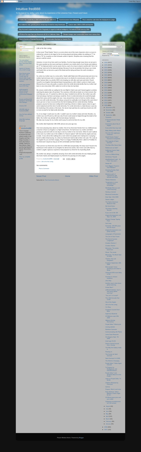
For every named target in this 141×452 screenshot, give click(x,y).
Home (67, 176)
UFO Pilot (108, 280)
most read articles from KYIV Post (24, 85)
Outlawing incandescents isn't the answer (113, 402)
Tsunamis (108, 117)
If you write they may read (113, 128)
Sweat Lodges (109, 199)
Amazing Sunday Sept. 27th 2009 (112, 170)
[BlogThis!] (69, 159)
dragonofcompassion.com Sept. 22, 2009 (113, 216)
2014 (106, 93)
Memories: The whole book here (112, 248)
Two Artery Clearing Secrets (111, 209)
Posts (23, 47)
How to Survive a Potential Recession (31, 39)
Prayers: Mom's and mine (113, 389)
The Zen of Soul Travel (112, 236)
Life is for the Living (47, 161)
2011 (106, 100)
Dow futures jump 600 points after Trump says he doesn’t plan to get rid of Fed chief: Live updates (25, 77)
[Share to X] (71, 159)
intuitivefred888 (26, 128)
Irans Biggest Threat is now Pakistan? (112, 166)
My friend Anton (110, 206)
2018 (106, 82)
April (107, 416)
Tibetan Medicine (110, 179)
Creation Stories (110, 245)
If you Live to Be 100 (111, 212)
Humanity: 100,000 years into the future (113, 226)
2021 (106, 75)
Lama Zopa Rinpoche (112, 334)
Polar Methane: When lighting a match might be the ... (112, 393)
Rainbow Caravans (111, 329)
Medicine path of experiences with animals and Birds (111, 175)
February (109, 421)
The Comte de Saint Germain (111, 355)
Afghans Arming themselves (110, 321)
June (107, 411)
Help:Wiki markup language (24, 120)
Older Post (93, 176)
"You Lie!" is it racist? (111, 295)
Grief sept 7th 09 (110, 341)
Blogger (81, 437)
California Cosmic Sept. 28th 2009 (112, 151)
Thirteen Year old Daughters (110, 259)
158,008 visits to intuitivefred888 (24, 110)
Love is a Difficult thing (112, 154)
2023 (106, 70)
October (108, 112)
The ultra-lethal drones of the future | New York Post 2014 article (25, 62)
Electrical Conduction (111, 194)
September (109, 115)
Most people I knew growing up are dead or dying (113, 268)
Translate (116, 55)
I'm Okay (108, 307)
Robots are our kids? (111, 147)
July (107, 409)
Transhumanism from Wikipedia (69, 20)
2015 (106, 90)
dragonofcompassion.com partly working (113, 230)
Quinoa (107, 387)
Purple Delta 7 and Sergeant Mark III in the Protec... (113, 374)
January (108, 424)
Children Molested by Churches (111, 383)
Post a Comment (44, 168)
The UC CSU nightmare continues (112, 133)
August (108, 406)
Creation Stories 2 (110, 243)
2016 (106, 87)
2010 (106, 103)
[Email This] (67, 159)
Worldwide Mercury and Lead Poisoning (112, 188)
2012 (106, 97)
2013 (106, 95)
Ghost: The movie (110, 252)
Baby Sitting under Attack (113, 130)
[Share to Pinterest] (74, 159)
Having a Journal (110, 192)
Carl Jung (108, 223)
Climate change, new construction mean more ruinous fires (81, 34)
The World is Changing (112, 361)
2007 (106, 429)
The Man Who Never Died (113, 145)
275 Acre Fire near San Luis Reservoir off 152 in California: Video (39, 34)
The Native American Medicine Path (111, 202)
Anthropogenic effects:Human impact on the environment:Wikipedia (25, 92)
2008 (106, 427)
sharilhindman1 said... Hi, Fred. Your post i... (113, 160)
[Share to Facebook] (72, 159)
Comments (24, 50)
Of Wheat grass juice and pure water (113, 398)
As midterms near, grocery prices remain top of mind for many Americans (42, 24)
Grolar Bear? (109, 287)
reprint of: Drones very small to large (24, 69)
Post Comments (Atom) (52, 180)
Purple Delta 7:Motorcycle (113, 324)
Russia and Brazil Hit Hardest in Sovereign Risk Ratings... (25, 100)
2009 (106, 105)
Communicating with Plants (113, 332)
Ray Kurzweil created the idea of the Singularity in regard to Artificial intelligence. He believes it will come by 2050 (54, 29)
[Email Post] (63, 159)
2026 (106, 62)
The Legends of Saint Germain (111, 141)
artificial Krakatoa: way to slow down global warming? (113, 291)
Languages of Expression (113, 234)
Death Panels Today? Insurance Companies (112, 137)
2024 (106, 67)
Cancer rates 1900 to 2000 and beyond (80, 24)
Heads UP (108, 163)
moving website (110, 327)
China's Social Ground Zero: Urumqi (112, 344)
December (109, 107)
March (108, 419)
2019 (106, 80)
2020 (106, 77)
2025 (106, 65)
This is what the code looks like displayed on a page (98, 20)
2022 (106, 72)
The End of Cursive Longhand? (111, 239)
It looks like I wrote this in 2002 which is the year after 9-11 (38, 20)
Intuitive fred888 (28, 9)
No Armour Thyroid (111, 157)
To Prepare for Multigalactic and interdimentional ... (111, 369)
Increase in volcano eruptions (111, 277)
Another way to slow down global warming (113, 284)
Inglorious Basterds (111, 313)
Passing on (108, 351)
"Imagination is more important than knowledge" (111, 184)
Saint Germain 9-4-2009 (112, 358)
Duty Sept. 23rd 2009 (111, 197)
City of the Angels (110, 302)
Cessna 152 (22, 106)
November (109, 110)
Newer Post (41, 176)
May (107, 414)
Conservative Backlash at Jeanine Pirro (58, 39)
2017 (106, 85)
